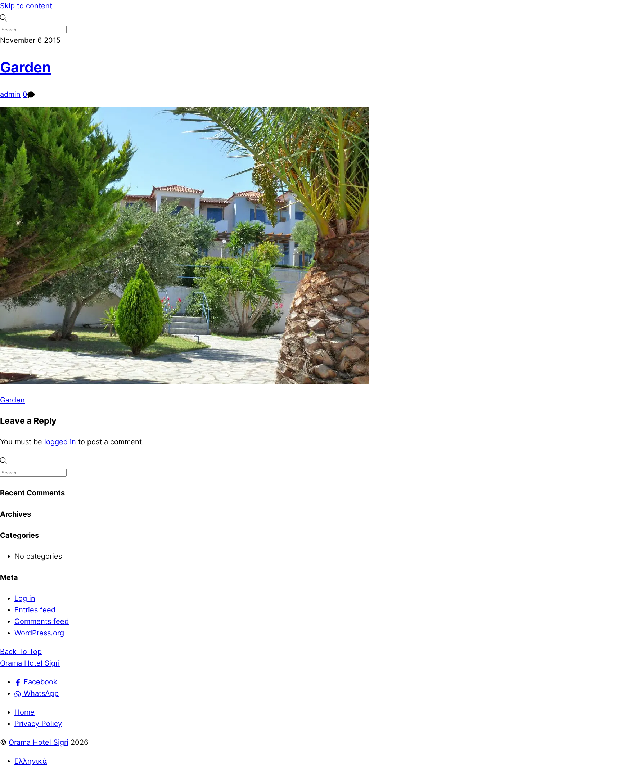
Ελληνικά (30, 761)
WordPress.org (39, 633)
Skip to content (26, 5)
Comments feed (41, 621)
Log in (24, 598)
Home (24, 712)
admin (10, 94)
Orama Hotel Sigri (38, 742)
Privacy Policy (38, 723)
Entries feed (34, 610)
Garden (25, 67)
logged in (60, 441)
